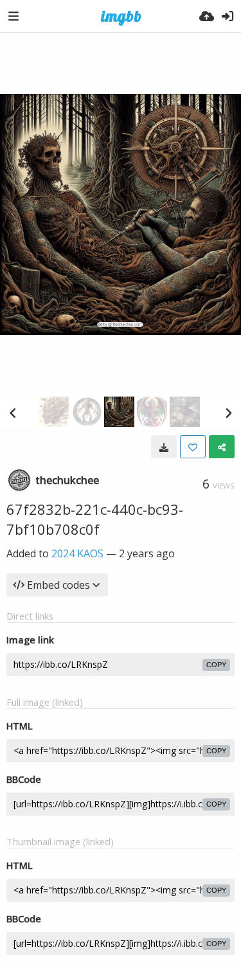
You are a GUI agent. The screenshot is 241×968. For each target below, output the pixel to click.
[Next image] (228, 413)
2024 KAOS (77, 553)
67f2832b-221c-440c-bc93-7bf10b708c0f (94, 519)
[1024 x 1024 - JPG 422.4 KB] (164, 446)
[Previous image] (13, 413)
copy (216, 664)
